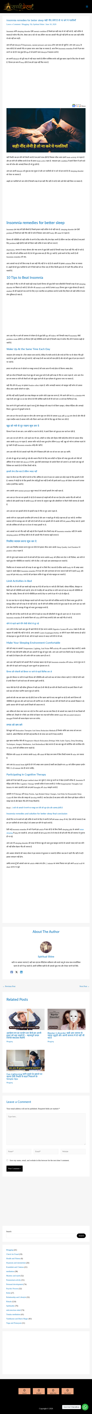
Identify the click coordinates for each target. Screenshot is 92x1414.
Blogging (25, 24)
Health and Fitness (13, 1258)
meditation (10, 1271)
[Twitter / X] (16, 972)
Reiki (8, 1293)
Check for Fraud (12, 1254)
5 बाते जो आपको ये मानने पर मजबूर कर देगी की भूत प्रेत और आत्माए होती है (37, 808)
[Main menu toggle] (87, 6)
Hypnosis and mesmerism (16, 1263)
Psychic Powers (12, 1289)
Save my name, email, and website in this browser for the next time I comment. (39, 1160)
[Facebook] (12, 972)
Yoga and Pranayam (13, 1323)
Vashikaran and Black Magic (17, 1319)
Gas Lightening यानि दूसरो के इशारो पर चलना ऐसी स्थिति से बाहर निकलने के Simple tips (24, 1076)
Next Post (84, 986)
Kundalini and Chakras (15, 1267)
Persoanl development (14, 1284)
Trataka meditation (13, 1314)
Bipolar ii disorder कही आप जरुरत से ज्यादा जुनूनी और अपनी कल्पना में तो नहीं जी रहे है (66, 1035)
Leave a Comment (13, 24)
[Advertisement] (46, 84)
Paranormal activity (13, 1280)
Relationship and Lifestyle (16, 1297)
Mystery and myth (13, 1276)
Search (8, 1231)
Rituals (9, 1301)
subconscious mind (13, 1310)
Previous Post (9, 986)
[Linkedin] (21, 972)
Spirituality (10, 1306)
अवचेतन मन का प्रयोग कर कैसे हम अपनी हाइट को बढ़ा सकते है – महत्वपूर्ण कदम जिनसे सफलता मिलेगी (23, 1035)
